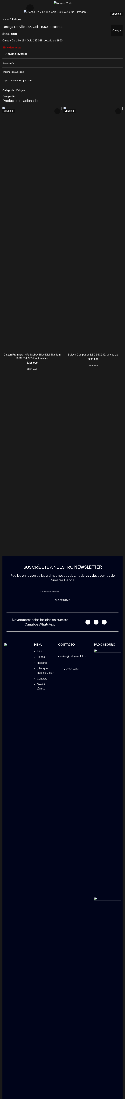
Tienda (41, 657)
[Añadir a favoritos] (57, 111)
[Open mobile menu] (4, 3)
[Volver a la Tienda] (117, 19)
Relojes (16, 19)
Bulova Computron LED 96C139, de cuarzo (93, 354)
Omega (116, 30)
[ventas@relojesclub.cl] (60, 651)
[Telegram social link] (32, 96)
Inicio (5, 19)
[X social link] (21, 96)
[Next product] (121, 19)
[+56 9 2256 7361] (60, 664)
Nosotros (42, 662)
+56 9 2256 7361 (68, 669)
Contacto (42, 678)
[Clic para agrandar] (30, 8)
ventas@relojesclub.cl (72, 656)
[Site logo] (62, 3)
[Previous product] (113, 19)
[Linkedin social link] (28, 96)
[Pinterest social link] (25, 96)
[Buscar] (115, 3)
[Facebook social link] (17, 96)
